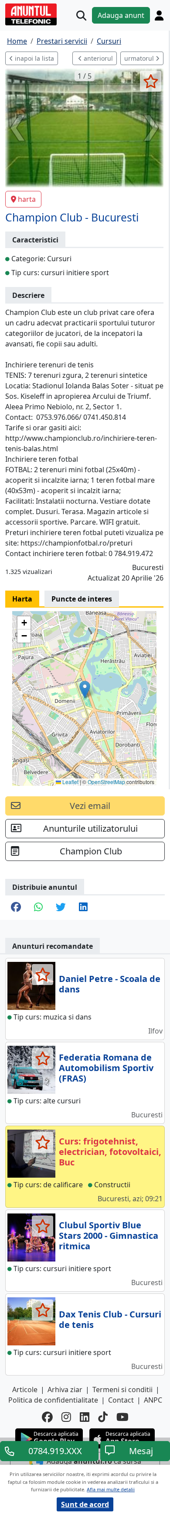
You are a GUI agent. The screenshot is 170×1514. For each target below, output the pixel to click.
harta (27, 199)
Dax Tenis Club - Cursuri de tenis (110, 1319)
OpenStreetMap (106, 781)
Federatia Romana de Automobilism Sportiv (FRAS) (106, 1067)
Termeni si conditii (122, 1389)
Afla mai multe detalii (111, 1489)
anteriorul (97, 58)
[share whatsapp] (38, 907)
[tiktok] (103, 1417)
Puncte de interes (81, 599)
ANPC (153, 1400)
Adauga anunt (121, 15)
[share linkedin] (83, 907)
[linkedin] (84, 1417)
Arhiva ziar (65, 1389)
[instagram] (66, 1417)
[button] (84, 689)
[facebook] (47, 1417)
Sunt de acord (85, 1504)
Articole (24, 1389)
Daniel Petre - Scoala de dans (109, 984)
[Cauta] (81, 15)
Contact (121, 1400)
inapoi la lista (33, 58)
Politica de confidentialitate (53, 1400)
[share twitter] (60, 907)
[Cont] (159, 15)
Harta (22, 599)
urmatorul (140, 58)
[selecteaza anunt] (150, 81)
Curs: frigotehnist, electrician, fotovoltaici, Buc (110, 1151)
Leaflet (69, 781)
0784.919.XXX (55, 1451)
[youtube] (122, 1417)
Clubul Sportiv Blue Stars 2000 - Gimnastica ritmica (108, 1235)
